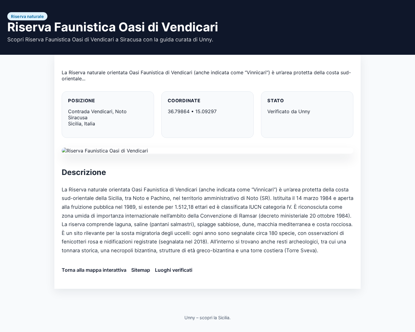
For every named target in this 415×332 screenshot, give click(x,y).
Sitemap (140, 270)
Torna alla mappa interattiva (94, 270)
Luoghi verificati (173, 270)
